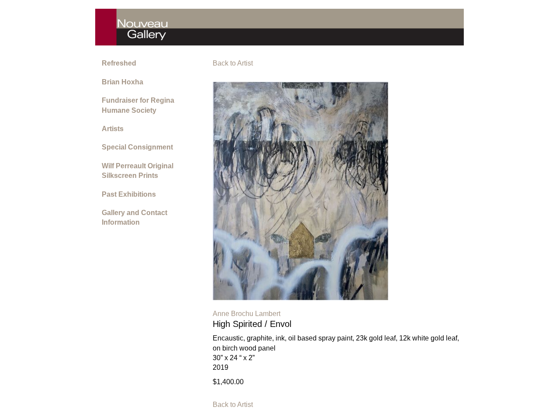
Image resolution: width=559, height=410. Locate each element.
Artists (113, 128)
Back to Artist (233, 63)
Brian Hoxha (122, 82)
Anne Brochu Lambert (246, 313)
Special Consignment (137, 147)
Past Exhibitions (129, 194)
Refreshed (119, 63)
